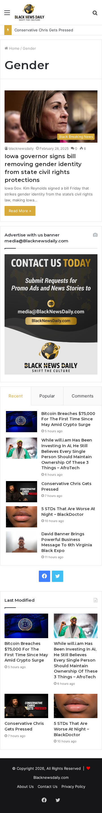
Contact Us (48, 786)
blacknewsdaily (21, 148)
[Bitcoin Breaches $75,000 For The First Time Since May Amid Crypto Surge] (21, 421)
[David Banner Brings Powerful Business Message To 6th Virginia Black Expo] (21, 542)
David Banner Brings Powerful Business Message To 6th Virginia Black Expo (66, 542)
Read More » (20, 210)
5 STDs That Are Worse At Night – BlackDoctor (68, 511)
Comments (83, 396)
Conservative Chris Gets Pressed (43, 30)
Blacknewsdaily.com (51, 777)
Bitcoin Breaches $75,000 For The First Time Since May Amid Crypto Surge (68, 419)
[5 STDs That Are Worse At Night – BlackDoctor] (21, 516)
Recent (15, 396)
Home (14, 48)
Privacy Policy (73, 786)
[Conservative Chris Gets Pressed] (21, 491)
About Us (25, 786)
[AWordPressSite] (29, 12)
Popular (47, 396)
